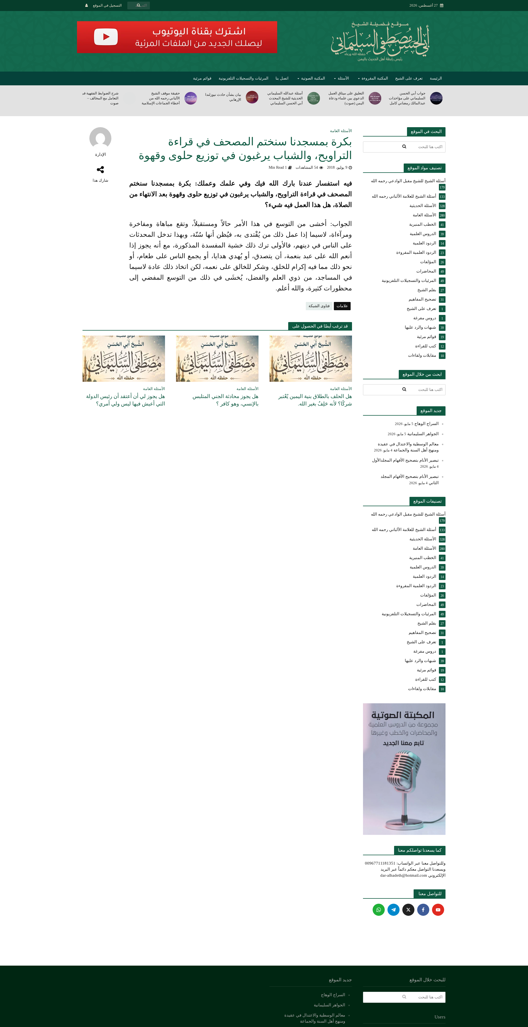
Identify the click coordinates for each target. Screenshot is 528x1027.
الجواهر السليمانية (423, 434)
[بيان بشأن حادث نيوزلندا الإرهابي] (252, 97)
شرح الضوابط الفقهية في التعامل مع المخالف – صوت (99, 98)
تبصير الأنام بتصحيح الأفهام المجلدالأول (405, 460)
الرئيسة (436, 78)
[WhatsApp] (379, 910)
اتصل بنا (282, 78)
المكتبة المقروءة (375, 78)
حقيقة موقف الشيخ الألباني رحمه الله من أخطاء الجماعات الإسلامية (161, 98)
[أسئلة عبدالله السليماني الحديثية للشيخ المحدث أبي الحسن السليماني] (314, 98)
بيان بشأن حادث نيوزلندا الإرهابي (223, 97)
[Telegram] (393, 910)
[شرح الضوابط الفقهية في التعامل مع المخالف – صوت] (130, 98)
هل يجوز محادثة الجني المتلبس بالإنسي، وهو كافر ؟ (225, 400)
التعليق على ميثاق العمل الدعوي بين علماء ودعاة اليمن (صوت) (346, 98)
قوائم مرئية (202, 78)
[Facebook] (423, 910)
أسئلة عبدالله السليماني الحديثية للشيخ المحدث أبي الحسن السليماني (284, 98)
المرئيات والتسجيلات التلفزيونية (243, 78)
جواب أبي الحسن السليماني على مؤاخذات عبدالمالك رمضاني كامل (407, 98)
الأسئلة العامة (341, 131)
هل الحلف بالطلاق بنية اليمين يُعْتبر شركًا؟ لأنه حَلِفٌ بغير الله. (315, 400)
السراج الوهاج (426, 423)
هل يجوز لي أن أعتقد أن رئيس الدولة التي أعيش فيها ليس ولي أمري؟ (125, 400)
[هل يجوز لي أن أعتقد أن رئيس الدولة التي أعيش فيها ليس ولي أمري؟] (123, 358)
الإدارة (100, 154)
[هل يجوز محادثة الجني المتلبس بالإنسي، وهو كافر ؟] (217, 358)
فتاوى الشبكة (319, 306)
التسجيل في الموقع (107, 5)
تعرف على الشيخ (409, 78)
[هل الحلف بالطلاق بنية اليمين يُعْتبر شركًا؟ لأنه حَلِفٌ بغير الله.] (311, 358)
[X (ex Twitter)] (408, 910)
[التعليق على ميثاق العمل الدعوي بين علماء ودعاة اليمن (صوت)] (375, 98)
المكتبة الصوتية (313, 78)
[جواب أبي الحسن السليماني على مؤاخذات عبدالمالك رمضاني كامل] (437, 98)
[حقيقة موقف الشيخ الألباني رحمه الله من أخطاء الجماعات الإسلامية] (191, 98)
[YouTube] (438, 910)
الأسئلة (343, 78)
